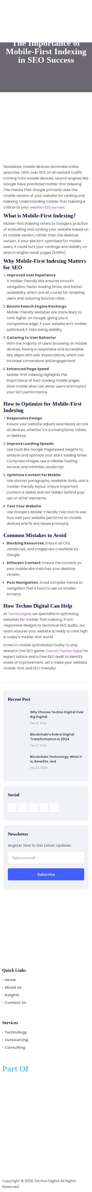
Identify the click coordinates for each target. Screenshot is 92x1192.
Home (10, 979)
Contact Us (15, 1002)
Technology (16, 1032)
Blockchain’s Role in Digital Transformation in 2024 (52, 736)
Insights (12, 995)
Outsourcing (16, 1039)
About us (13, 987)
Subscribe (46, 874)
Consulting (15, 1047)
